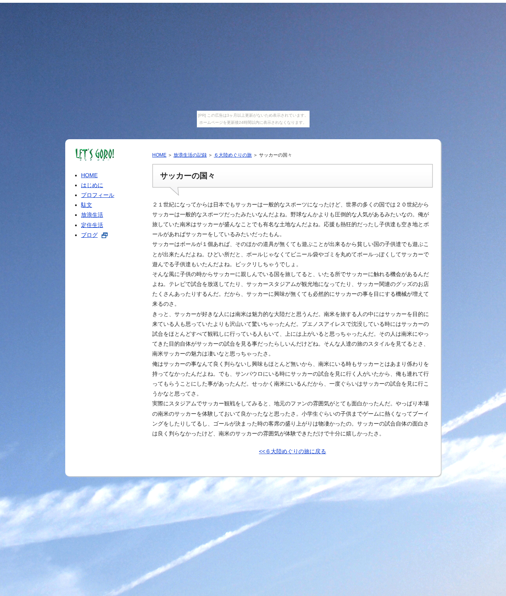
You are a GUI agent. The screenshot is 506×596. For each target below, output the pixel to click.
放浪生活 (92, 215)
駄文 (86, 205)
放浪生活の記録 (190, 155)
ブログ (89, 235)
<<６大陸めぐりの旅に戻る (292, 451)
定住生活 (92, 225)
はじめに (92, 185)
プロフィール (97, 195)
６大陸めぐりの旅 (233, 155)
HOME (159, 155)
